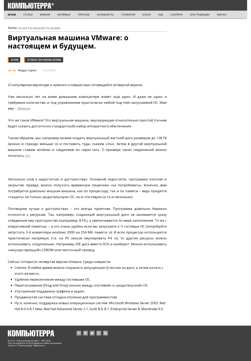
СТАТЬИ (28, 14)
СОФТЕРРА (176, 14)
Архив (14, 60)
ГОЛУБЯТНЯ (128, 14)
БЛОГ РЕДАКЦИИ (199, 14)
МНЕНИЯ (45, 14)
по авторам (53, 27)
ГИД (160, 14)
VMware (23, 108)
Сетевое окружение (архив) (44, 60)
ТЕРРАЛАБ (84, 14)
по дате (22, 27)
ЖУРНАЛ (221, 14)
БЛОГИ (147, 14)
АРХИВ (12, 14)
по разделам (37, 27)
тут (27, 155)
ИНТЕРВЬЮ (64, 14)
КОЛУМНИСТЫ (105, 14)
